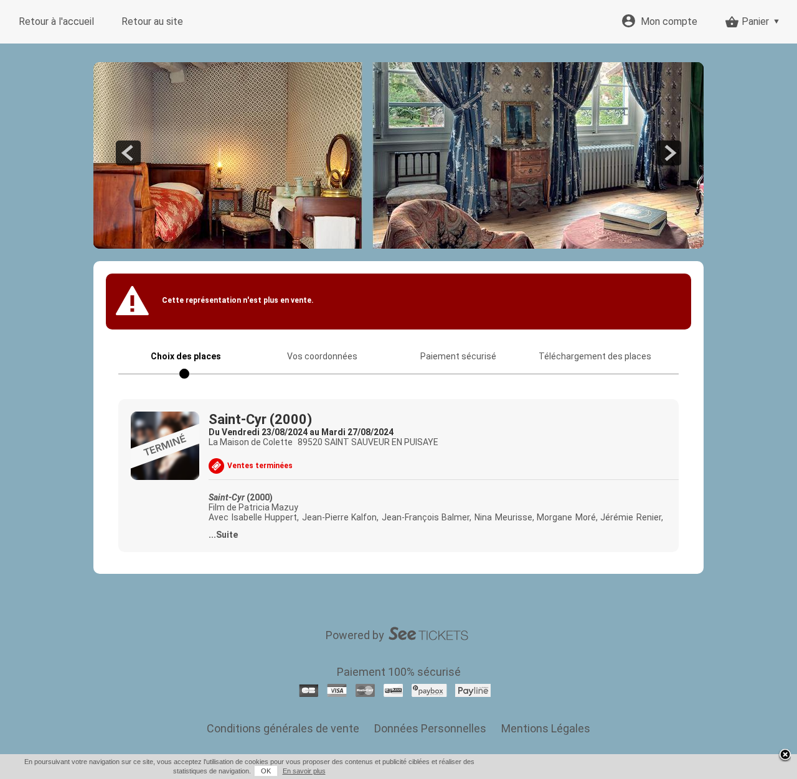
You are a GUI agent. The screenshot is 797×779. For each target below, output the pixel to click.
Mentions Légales (545, 728)
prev (128, 153)
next (669, 153)
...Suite (223, 535)
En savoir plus (304, 771)
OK (266, 771)
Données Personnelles (430, 728)
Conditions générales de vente (283, 728)
